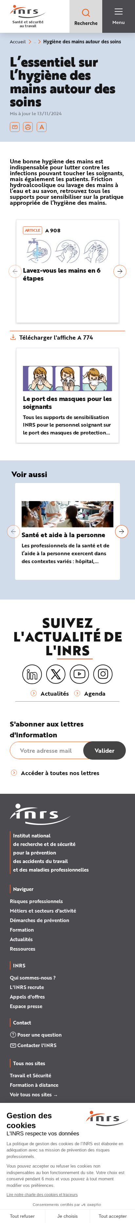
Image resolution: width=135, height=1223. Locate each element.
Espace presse (26, 1006)
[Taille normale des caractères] (41, 127)
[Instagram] (103, 674)
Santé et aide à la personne (63, 535)
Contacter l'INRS (36, 1045)
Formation (22, 929)
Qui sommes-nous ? (33, 977)
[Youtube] (79, 674)
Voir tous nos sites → (34, 1094)
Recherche (86, 23)
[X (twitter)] (56, 674)
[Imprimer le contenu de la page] (28, 127)
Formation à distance (34, 1084)
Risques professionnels (36, 901)
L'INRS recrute (27, 987)
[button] (15, 271)
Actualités (21, 939)
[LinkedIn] (32, 674)
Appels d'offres (27, 996)
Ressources (22, 948)
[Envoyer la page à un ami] (15, 127)
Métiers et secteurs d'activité (43, 910)
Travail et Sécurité (30, 1075)
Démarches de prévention (39, 920)
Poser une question (39, 1034)
